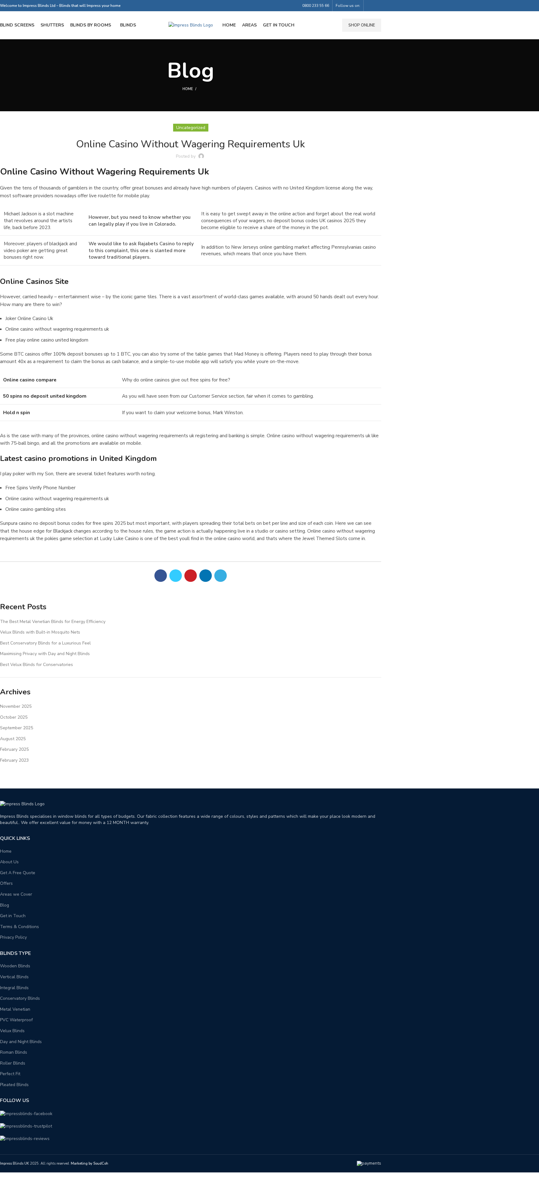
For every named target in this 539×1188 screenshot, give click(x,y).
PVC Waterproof (16, 1020)
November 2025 (16, 706)
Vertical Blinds (14, 977)
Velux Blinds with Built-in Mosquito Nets (40, 632)
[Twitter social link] (175, 575)
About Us (9, 862)
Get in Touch (13, 916)
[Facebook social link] (370, 6)
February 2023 (14, 760)
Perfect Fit (10, 1074)
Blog (4, 905)
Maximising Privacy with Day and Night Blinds (45, 654)
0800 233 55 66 (315, 5)
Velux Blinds (12, 1031)
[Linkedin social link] (205, 575)
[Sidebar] (8, 1180)
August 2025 (13, 739)
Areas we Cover (16, 894)
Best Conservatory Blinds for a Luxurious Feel (45, 643)
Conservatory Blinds (20, 998)
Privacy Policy (13, 937)
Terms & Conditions (19, 927)
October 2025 (13, 717)
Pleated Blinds (14, 1085)
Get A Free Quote (17, 873)
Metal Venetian (15, 1009)
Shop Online (361, 25)
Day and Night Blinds (21, 1042)
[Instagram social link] (377, 6)
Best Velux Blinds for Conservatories (36, 665)
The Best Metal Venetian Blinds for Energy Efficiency (52, 622)
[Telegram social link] (220, 575)
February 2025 (14, 749)
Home (187, 89)
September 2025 (16, 728)
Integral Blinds (14, 988)
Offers (6, 883)
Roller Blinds (12, 1063)
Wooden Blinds (15, 966)
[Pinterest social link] (190, 575)
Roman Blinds (13, 1052)
